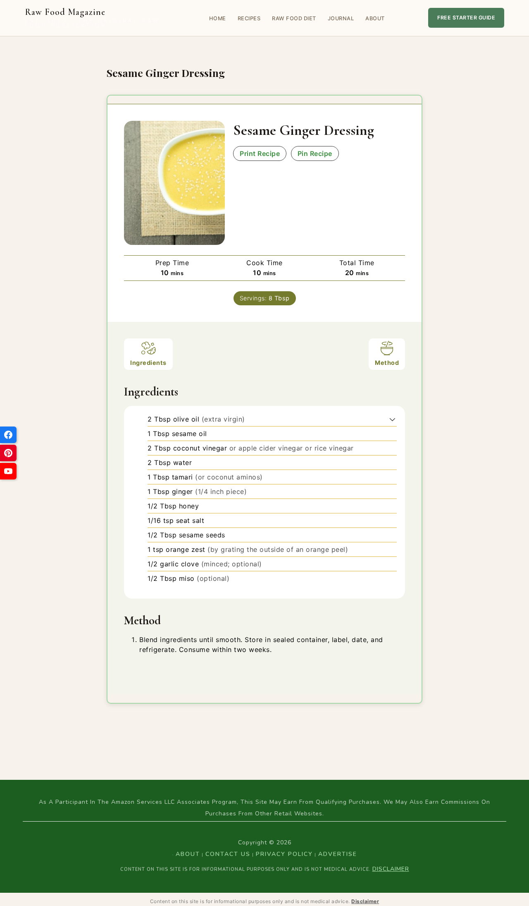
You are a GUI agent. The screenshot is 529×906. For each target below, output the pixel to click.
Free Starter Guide (466, 17)
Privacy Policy (284, 854)
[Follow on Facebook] (8, 435)
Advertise (337, 854)
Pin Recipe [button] (315, 153)
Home (217, 18)
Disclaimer (390, 869)
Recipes (249, 18)
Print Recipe (260, 153)
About (375, 18)
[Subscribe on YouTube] (8, 471)
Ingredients (148, 362)
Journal (341, 18)
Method (387, 362)
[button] (392, 419)
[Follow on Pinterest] (8, 453)
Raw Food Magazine (92, 18)
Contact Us (227, 854)
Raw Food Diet (294, 18)
